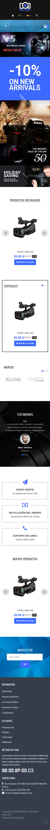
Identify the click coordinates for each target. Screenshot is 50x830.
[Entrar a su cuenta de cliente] (13, 15)
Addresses (7, 742)
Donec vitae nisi (25, 251)
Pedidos (5, 732)
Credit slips (7, 737)
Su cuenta (7, 721)
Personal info (8, 727)
